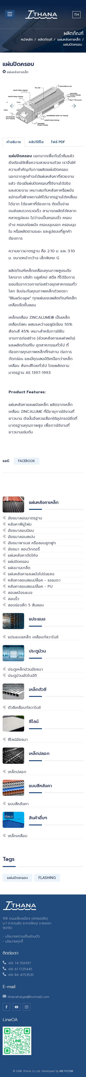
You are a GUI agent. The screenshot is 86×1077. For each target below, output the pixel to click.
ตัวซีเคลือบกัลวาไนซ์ (23, 708)
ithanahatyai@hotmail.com (28, 996)
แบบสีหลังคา (17, 804)
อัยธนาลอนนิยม (20, 530)
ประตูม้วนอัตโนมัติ (21, 676)
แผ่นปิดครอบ (17, 562)
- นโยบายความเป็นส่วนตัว (21, 936)
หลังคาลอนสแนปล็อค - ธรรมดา (33, 580)
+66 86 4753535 (21, 974)
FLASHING (47, 877)
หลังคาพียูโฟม (19, 524)
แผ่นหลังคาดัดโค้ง (22, 555)
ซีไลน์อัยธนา (17, 740)
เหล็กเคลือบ (16, 836)
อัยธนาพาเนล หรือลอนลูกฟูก (31, 543)
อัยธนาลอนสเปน (20, 537)
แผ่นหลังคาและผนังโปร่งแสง (30, 574)
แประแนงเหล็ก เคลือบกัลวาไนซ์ (32, 637)
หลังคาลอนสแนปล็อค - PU (29, 586)
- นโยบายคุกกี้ (13, 941)
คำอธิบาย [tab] (13, 142)
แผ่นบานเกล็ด (18, 568)
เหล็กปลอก (16, 772)
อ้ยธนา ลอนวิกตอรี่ (23, 549)
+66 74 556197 (19, 963)
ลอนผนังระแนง (19, 593)
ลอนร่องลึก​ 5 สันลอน (25, 605)
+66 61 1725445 (20, 969)
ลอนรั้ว (12, 599)
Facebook (26, 461)
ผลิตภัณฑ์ (45, 39)
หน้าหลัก (27, 39)
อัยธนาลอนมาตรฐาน (24, 518)
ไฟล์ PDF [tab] (58, 142)
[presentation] (12, 106)
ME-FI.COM (66, 1071)
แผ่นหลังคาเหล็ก (69, 39)
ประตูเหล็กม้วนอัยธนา (24, 669)
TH (76, 14)
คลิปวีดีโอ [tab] (36, 142)
